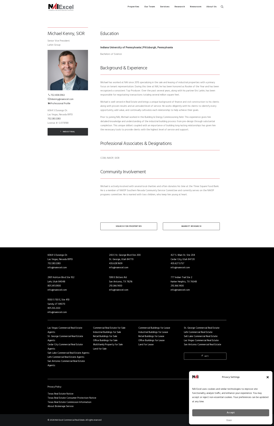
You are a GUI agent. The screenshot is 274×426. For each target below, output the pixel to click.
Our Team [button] (149, 6)
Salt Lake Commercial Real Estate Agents (68, 353)
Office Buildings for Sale (105, 340)
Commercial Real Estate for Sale (109, 328)
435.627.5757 (177, 263)
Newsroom (195, 6)
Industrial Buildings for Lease (153, 332)
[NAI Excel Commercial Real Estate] (61, 6)
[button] (267, 377)
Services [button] (165, 6)
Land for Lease (146, 345)
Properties (133, 6)
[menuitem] (133, 6)
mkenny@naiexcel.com (62, 99)
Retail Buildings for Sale (105, 336)
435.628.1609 (115, 263)
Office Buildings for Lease (151, 340)
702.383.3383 (54, 119)
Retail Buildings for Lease (151, 336)
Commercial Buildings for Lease (154, 328)
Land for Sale (100, 349)
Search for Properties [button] (129, 226)
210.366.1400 (115, 286)
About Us (211, 6)
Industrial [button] (69, 131)
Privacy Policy (54, 387)
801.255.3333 (54, 308)
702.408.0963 (58, 95)
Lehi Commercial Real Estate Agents (66, 357)
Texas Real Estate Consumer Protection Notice (72, 398)
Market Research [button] (191, 226)
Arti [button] (207, 356)
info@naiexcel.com (57, 268)
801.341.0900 (54, 286)
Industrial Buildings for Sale (107, 332)
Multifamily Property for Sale (108, 345)
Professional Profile (60, 103)
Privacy (229, 420)
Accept (231, 413)
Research (180, 6)
